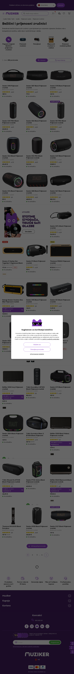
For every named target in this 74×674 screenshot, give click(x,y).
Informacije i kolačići (37, 354)
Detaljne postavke (37, 349)
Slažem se (37, 344)
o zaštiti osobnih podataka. (50, 339)
